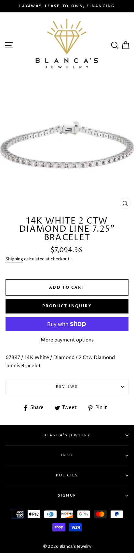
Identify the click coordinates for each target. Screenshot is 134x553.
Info (67, 455)
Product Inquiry (67, 306)
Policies (67, 475)
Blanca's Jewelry (67, 435)
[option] (67, 6)
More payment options (67, 340)
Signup (67, 495)
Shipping (14, 259)
